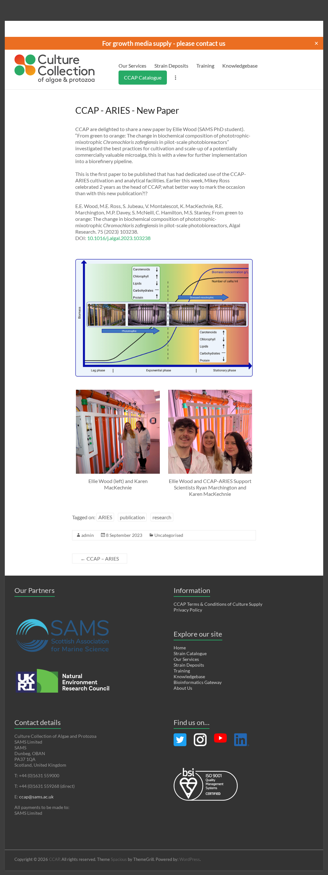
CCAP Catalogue (142, 77)
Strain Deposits (171, 66)
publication (132, 517)
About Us (183, 688)
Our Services (132, 66)
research (161, 517)
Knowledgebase (240, 66)
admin (87, 535)
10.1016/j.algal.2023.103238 (119, 238)
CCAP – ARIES (99, 558)
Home (180, 647)
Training (205, 66)
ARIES (105, 517)
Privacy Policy (188, 609)
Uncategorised (168, 535)
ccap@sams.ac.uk (36, 796)
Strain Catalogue (190, 653)
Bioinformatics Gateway (198, 682)
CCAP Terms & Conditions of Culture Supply (218, 604)
